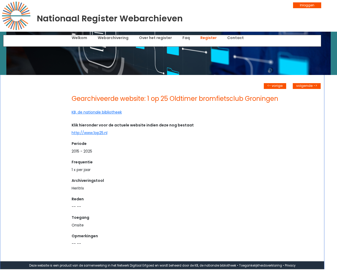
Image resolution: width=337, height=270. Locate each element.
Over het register (155, 37)
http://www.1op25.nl (89, 132)
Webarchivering (113, 37)
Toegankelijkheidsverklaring (260, 265)
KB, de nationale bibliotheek (97, 112)
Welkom (79, 37)
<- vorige (275, 85)
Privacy (290, 265)
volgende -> (306, 85)
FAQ (186, 37)
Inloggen (307, 5)
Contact (235, 37)
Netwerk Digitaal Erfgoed (135, 265)
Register (208, 37)
